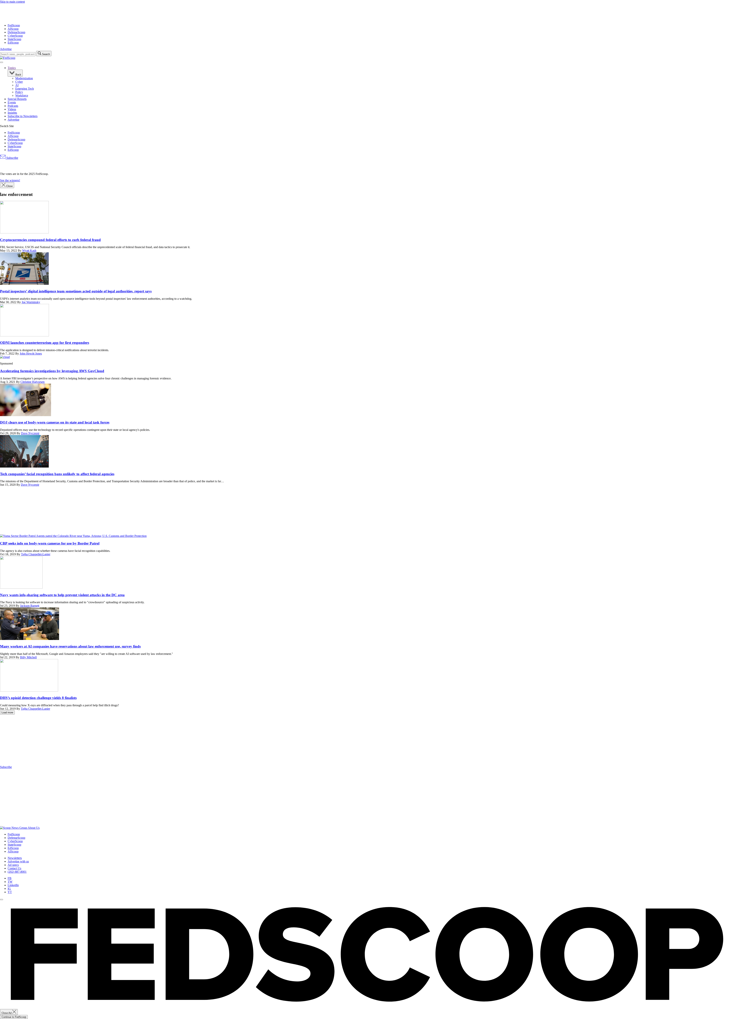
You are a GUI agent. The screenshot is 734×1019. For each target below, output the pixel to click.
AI (17, 85)
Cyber (19, 81)
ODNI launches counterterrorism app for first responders (44, 343)
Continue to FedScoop (14, 1017)
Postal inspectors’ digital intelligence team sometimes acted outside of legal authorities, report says (76, 291)
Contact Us (14, 868)
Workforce (21, 95)
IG (9, 888)
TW (10, 881)
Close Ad (7, 1013)
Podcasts (13, 105)
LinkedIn (13, 885)
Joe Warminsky (31, 302)
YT (10, 892)
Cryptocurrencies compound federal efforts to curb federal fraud (50, 240)
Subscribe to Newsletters (22, 116)
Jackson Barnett (29, 605)
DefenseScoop (16, 32)
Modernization (24, 78)
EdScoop (13, 42)
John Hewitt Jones (31, 353)
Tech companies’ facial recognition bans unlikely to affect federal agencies (57, 474)
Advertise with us (18, 861)
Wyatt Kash (29, 250)
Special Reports (17, 99)
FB (9, 878)
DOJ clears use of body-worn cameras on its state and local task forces (54, 422)
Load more (7, 712)
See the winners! (10, 180)
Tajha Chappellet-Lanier (35, 554)
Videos (12, 109)
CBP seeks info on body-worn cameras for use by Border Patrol (49, 543)
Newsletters (15, 858)
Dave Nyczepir (30, 433)
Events (12, 102)
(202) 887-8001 (17, 871)
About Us (34, 827)
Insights (12, 112)
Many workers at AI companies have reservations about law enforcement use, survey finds (70, 646)
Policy (19, 92)
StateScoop (14, 39)
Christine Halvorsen (32, 381)
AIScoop (13, 28)
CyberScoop (15, 35)
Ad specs (13, 864)
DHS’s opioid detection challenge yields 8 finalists (38, 698)
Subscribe (12, 157)
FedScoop (14, 25)
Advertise (6, 49)
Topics (12, 67)
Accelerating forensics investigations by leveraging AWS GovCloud (52, 371)
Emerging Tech (24, 88)
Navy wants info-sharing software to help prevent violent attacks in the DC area (62, 595)
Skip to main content (12, 1)
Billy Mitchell (28, 657)
